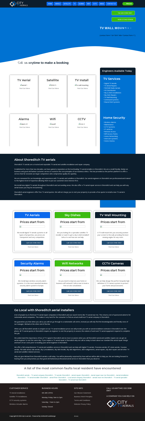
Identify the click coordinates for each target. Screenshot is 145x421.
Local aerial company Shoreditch (79, 377)
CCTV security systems (17, 400)
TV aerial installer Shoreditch (37, 377)
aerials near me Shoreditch (102, 377)
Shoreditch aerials (23, 375)
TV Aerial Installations (17, 393)
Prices (129, 4)
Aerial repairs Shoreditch (80, 375)
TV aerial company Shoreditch (42, 375)
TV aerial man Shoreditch (77, 380)
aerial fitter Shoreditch (58, 377)
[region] (43, 35)
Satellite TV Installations (18, 396)
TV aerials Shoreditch (62, 375)
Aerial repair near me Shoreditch (103, 375)
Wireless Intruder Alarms (18, 404)
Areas (76, 416)
